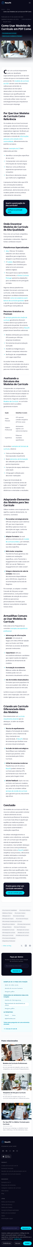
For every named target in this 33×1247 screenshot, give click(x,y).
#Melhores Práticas (7, 913)
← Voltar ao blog (6, 945)
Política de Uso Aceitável (8, 1213)
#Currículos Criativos (20, 913)
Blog (8, 9)
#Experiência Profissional (8, 941)
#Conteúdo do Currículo (8, 930)
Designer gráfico (10, 991)
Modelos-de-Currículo (11, 401)
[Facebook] (6, 1151)
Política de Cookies (6, 1207)
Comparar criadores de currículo (11, 1188)
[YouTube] (13, 1151)
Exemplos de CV (6, 1182)
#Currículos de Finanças (22, 918)
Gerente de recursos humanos (14, 988)
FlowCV (7, 1015)
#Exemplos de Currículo (23, 930)
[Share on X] (21, 945)
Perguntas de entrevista (8, 1185)
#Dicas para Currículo (7, 935)
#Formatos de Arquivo (7, 918)
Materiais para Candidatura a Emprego (12, 36)
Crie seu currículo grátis (15, 893)
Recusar (17, 1243)
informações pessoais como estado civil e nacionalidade (16, 138)
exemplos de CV (14, 148)
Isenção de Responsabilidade (10, 1210)
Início (3, 9)
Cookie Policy (17, 1239)
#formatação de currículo (8, 932)
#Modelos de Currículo (23, 932)
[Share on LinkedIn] (25, 945)
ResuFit (26, 328)
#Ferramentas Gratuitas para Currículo (12, 921)
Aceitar (27, 1243)
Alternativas (4, 1190)
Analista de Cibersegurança (13, 1000)
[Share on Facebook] (30, 945)
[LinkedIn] (3, 1151)
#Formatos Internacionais (24, 924)
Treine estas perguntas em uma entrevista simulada (16, 1023)
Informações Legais (7, 1218)
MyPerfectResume (10, 1018)
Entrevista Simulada (7, 1168)
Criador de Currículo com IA (9, 1165)
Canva (13, 1015)
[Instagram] (10, 1151)
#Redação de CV (6, 916)
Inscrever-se (16, 971)
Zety (7, 251)
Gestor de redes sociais (11, 985)
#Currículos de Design (18, 916)
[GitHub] (17, 1151)
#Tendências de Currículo (22, 935)
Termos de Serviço (6, 1204)
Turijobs (9, 262)
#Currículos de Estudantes (8, 938)
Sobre (3, 1216)
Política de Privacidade (8, 1202)
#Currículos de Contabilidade (9, 910)
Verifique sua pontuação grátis (15, 211)
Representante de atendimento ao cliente (15, 1004)
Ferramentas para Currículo (9, 33)
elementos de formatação (19, 459)
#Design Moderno (6, 927)
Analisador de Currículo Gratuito (11, 1174)
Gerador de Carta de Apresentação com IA (13, 1171)
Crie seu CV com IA (11, 1029)
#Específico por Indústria (8, 924)
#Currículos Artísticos (25, 910)
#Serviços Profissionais (20, 927)
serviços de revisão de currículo (16, 791)
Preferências (7, 1243)
